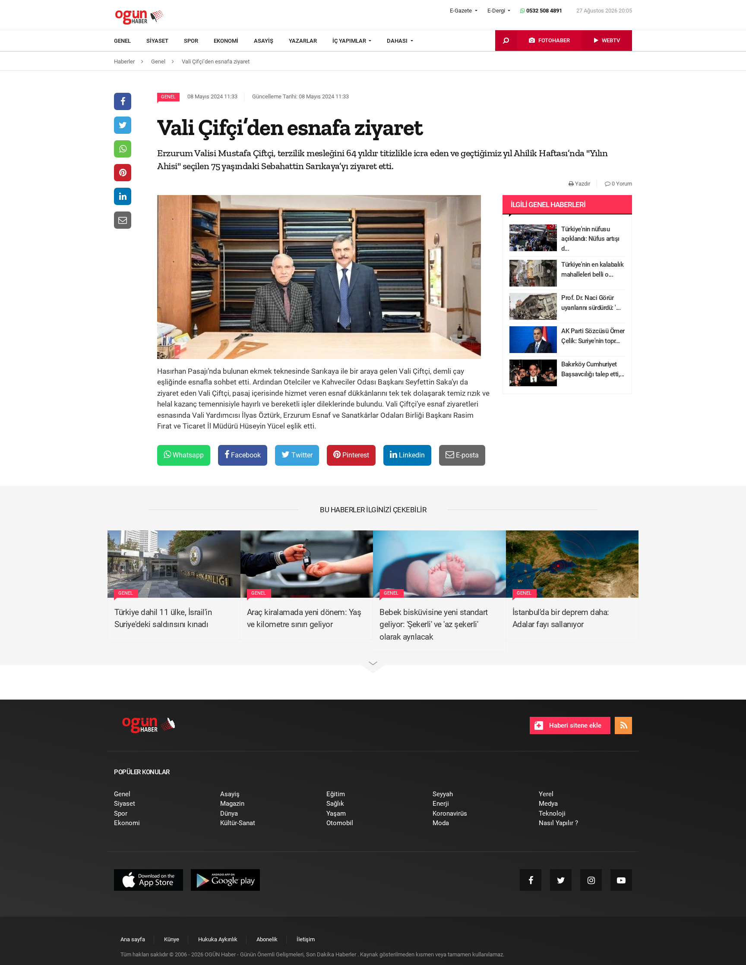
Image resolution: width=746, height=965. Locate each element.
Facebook (245, 455)
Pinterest (355, 455)
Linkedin (411, 455)
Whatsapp (187, 455)
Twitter (301, 455)
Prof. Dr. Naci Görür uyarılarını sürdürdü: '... (590, 303)
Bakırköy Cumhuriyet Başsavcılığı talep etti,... (592, 369)
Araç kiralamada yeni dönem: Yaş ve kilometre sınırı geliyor (304, 618)
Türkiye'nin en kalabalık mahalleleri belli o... (592, 269)
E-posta (466, 455)
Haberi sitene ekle (574, 725)
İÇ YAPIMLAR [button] (349, 41)
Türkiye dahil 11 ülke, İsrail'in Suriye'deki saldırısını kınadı (163, 618)
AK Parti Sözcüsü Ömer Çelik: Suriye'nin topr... (593, 336)
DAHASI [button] (398, 41)
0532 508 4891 (543, 10)
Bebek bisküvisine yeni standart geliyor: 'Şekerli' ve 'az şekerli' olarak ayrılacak (433, 624)
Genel (168, 97)
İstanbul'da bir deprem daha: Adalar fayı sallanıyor (560, 618)
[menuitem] (130, 41)
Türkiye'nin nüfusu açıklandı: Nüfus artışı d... (590, 238)
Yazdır (582, 183)
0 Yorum (621, 183)
